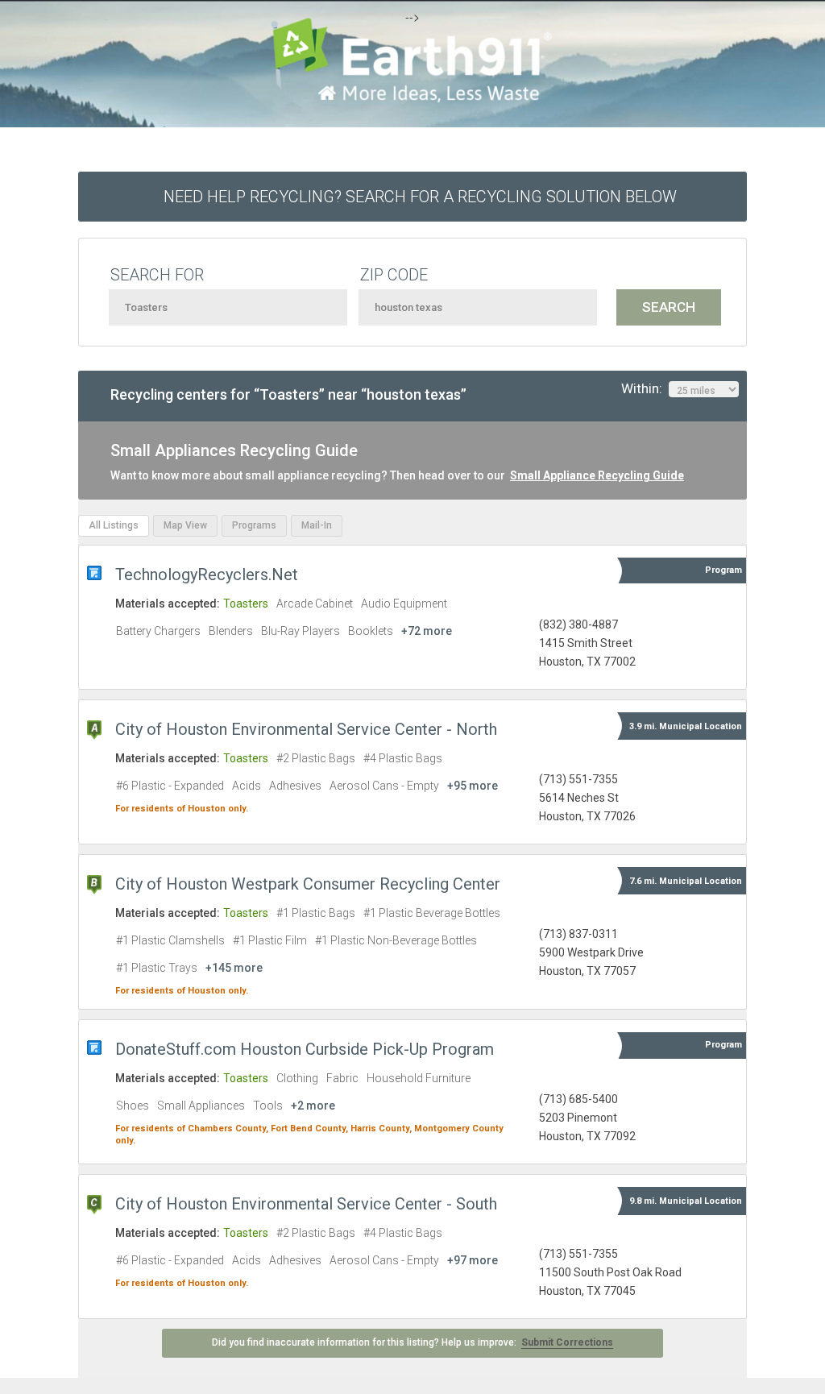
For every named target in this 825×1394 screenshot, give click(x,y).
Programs (254, 525)
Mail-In (316, 525)
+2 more (313, 1105)
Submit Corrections (567, 1342)
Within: (645, 388)
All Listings (114, 525)
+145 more (234, 967)
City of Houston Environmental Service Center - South (306, 1204)
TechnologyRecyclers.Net (206, 574)
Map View (185, 525)
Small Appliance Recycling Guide (597, 475)
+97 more (472, 1260)
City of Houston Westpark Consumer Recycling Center (307, 884)
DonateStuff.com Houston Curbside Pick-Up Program (304, 1049)
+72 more (426, 630)
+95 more (472, 785)
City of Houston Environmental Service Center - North (306, 729)
